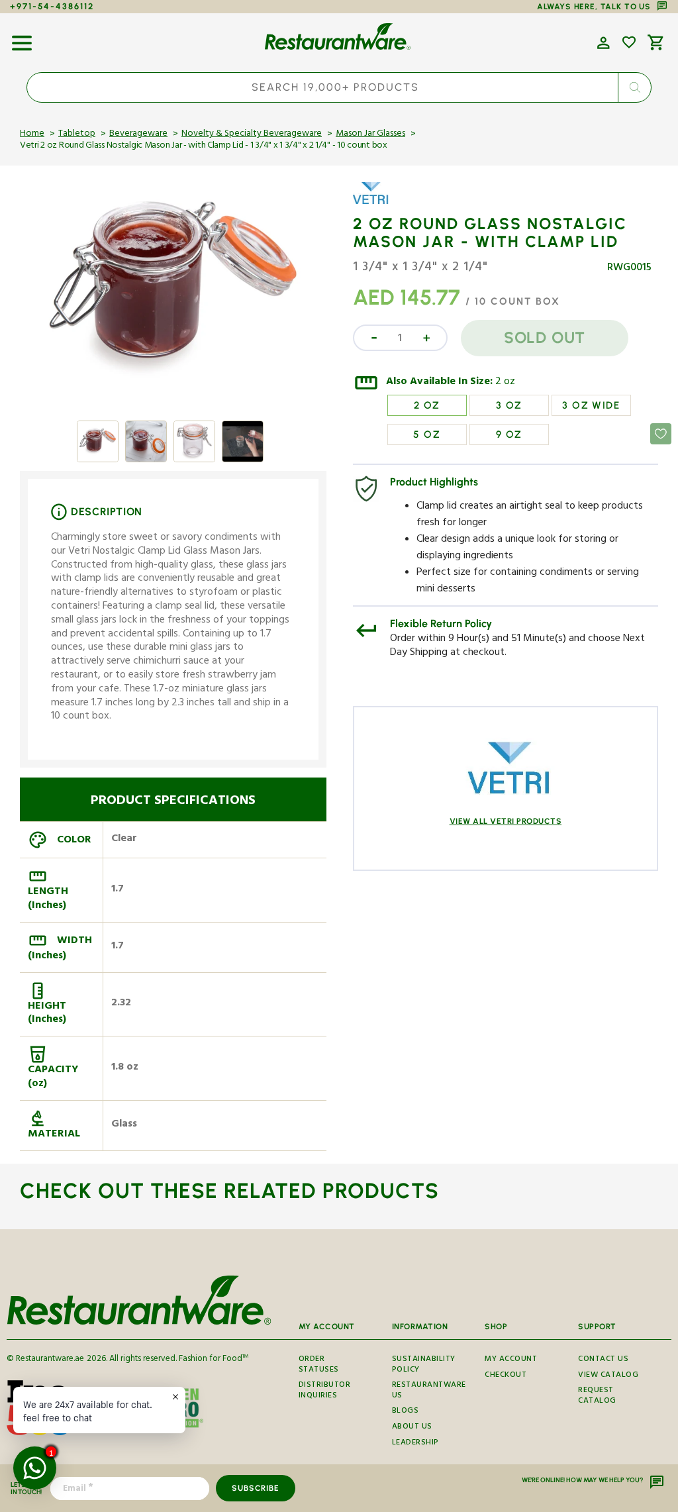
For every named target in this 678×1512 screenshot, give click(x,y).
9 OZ (509, 434)
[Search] (634, 87)
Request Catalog (597, 1396)
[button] (21, 38)
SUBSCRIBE (255, 1488)
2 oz (505, 383)
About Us (412, 1428)
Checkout (505, 1376)
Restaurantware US (429, 1391)
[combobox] (339, 87)
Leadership (415, 1443)
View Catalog (608, 1376)
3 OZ (509, 405)
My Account (511, 1361)
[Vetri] (391, 202)
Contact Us (603, 1361)
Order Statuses (319, 1366)
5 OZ (426, 434)
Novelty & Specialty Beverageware (251, 134)
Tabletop (76, 134)
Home (32, 134)
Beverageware (138, 134)
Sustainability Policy (424, 1366)
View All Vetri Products (506, 821)
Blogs (405, 1412)
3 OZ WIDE (591, 405)
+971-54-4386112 (52, 6)
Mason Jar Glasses (370, 134)
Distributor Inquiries (325, 1391)
